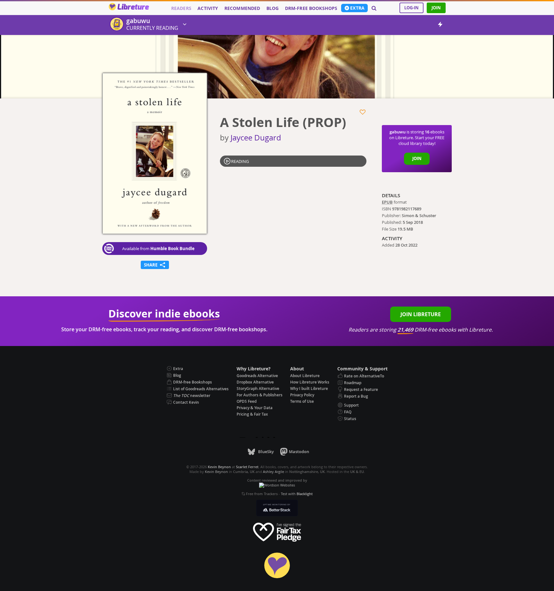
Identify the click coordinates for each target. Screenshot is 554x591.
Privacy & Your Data (255, 407)
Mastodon (299, 451)
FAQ (347, 412)
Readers (181, 8)
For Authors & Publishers (259, 395)
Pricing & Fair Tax (252, 414)
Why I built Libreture (309, 388)
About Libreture (305, 375)
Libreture (133, 7)
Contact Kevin (186, 402)
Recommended (242, 8)
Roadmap (352, 382)
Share (155, 264)
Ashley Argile (273, 471)
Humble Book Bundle (172, 248)
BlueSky (265, 451)
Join (436, 8)
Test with (297, 493)
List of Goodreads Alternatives (201, 389)
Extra (357, 8)
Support (351, 405)
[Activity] (440, 25)
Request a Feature (361, 389)
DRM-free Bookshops (311, 8)
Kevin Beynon (216, 471)
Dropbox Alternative (255, 382)
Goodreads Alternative (257, 375)
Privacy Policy (302, 395)
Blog (272, 8)
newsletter (191, 395)
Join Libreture (420, 314)
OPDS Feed (246, 401)
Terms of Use (302, 401)
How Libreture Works (309, 382)
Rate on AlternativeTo (364, 376)
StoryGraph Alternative (258, 388)
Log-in (411, 8)
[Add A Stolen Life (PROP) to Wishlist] (363, 112)
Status (350, 418)
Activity (207, 8)
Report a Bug (356, 396)
